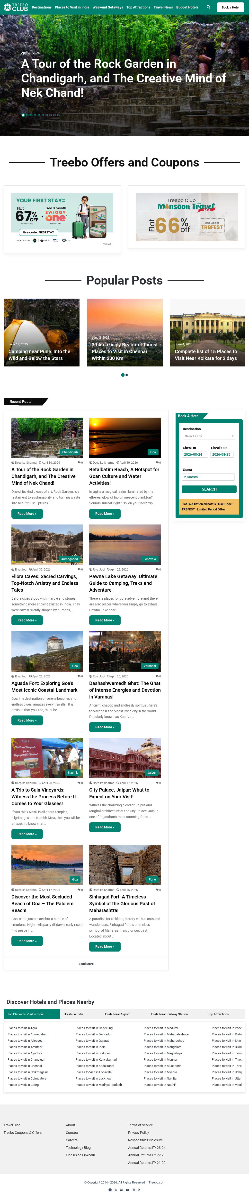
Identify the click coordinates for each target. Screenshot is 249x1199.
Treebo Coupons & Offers (23, 1133)
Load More (86, 964)
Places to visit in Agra (22, 1028)
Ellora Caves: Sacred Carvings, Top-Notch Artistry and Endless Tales (44, 583)
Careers (72, 1140)
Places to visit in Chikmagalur (28, 1072)
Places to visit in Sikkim (228, 1047)
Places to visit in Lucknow (93, 1078)
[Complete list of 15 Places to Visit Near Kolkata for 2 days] (208, 332)
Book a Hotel (230, 7)
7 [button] (46, 115)
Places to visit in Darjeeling (94, 1028)
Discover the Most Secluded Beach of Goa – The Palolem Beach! (42, 903)
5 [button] (39, 115)
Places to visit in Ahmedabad (27, 1034)
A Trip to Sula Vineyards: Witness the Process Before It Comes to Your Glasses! (43, 796)
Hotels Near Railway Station (169, 1014)
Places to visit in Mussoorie (162, 1066)
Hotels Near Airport (117, 1014)
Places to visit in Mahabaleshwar (166, 1034)
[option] (124, 75)
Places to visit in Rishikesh (230, 1034)
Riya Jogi (21, 569)
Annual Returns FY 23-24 (147, 1148)
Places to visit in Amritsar (25, 1047)
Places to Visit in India (72, 7)
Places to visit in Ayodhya (25, 1053)
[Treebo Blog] (16, 7)
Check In (189, 448)
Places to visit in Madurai (161, 1028)
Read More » (27, 514)
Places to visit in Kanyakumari (96, 1059)
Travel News (163, 7)
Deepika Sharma (26, 462)
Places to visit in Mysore (160, 1072)
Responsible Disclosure (145, 1140)
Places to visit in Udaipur (228, 1072)
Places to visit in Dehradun (94, 1034)
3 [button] (31, 115)
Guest (187, 469)
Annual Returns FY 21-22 (147, 1163)
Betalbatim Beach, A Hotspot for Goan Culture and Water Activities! (124, 476)
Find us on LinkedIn (80, 1155)
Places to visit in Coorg (23, 1085)
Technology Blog (78, 1148)
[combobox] (209, 436)
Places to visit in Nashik (160, 1085)
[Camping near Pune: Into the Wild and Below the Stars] (42, 332)
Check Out (219, 448)
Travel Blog (12, 1125)
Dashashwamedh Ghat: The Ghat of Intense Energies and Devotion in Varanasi (125, 690)
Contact (72, 1133)
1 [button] (23, 115)
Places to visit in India (91, 1047)
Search (209, 489)
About (70, 1125)
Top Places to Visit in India (25, 1014)
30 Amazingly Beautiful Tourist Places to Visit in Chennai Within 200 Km (125, 351)
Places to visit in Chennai (25, 1066)
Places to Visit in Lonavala (94, 1072)
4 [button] (35, 115)
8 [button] (50, 115)
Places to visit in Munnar (160, 1059)
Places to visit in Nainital (160, 1078)
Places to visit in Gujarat (92, 1040)
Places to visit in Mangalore (162, 1047)
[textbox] (209, 436)
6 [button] (43, 115)
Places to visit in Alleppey (25, 1040)
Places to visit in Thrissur (229, 1066)
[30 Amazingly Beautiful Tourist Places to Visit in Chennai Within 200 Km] (125, 332)
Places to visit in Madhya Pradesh (99, 1085)
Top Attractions (218, 1014)
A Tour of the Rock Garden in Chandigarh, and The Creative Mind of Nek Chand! (123, 78)
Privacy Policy (138, 1133)
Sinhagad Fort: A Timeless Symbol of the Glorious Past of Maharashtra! (122, 903)
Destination (192, 429)
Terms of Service (140, 1125)
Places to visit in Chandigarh (27, 1059)
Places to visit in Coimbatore (27, 1078)
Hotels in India (73, 1014)
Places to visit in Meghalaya (163, 1053)
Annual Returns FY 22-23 (147, 1155)
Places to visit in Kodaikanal (95, 1066)
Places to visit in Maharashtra (164, 1040)
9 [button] (54, 115)
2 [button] (27, 115)
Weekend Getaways (108, 7)
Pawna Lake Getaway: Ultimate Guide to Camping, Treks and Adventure (123, 583)
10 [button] (58, 115)
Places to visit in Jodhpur (93, 1053)
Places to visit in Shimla (228, 1040)
